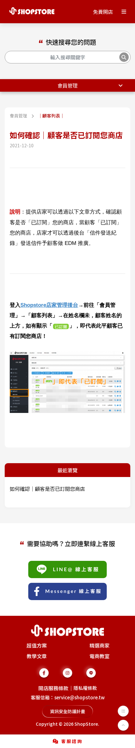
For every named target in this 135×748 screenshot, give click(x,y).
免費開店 (103, 11)
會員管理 (67, 85)
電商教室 (99, 656)
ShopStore (86, 724)
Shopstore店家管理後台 (49, 305)
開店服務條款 (53, 688)
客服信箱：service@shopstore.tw (68, 697)
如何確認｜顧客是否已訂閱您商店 (47, 488)
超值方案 (37, 645)
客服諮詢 (72, 741)
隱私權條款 (85, 688)
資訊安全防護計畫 (67, 711)
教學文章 (37, 656)
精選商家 (99, 645)
